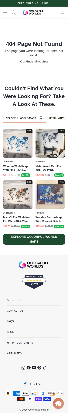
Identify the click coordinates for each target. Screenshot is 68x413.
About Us (13, 300)
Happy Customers (20, 342)
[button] (58, 403)
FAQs (10, 321)
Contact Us (15, 310)
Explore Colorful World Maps (34, 239)
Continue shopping (34, 61)
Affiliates (14, 353)
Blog (10, 332)
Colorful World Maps (24, 118)
